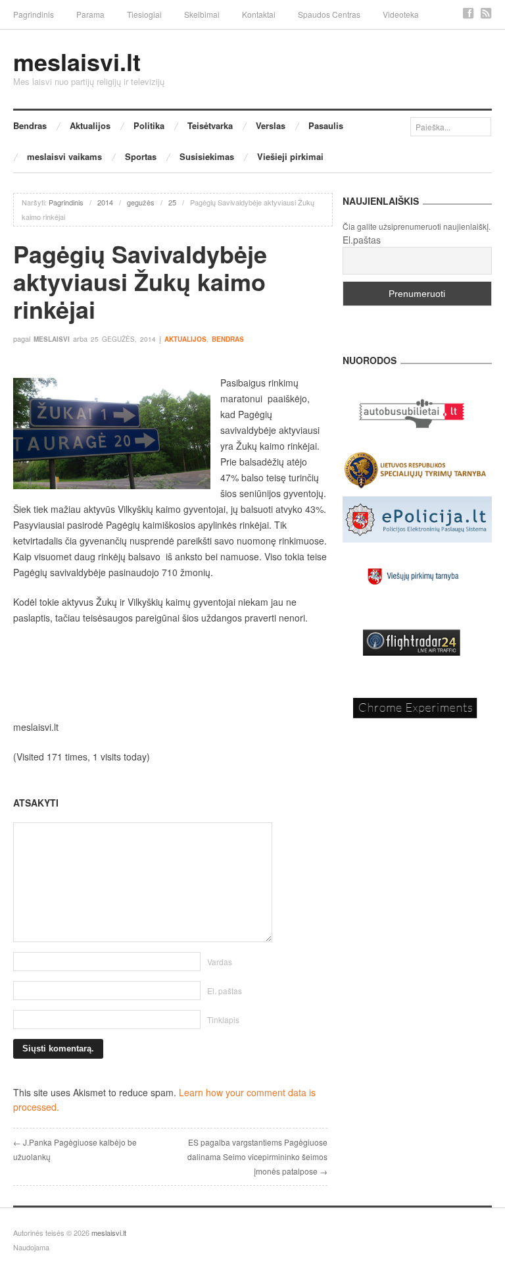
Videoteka (401, 14)
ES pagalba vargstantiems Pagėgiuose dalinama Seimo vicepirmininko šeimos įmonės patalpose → (257, 1156)
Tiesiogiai (144, 14)
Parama (90, 14)
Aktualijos (90, 125)
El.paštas (362, 239)
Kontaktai (259, 14)
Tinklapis (223, 1019)
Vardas (219, 961)
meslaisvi (52, 339)
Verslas (270, 125)
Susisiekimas (207, 156)
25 (172, 202)
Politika (148, 125)
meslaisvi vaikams (64, 156)
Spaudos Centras (329, 14)
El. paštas (224, 990)
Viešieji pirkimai (290, 156)
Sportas (140, 156)
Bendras (30, 125)
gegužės (141, 202)
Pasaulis (325, 125)
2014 (105, 202)
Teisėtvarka (210, 125)
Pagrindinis (33, 14)
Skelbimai (202, 14)
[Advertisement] (170, 672)
